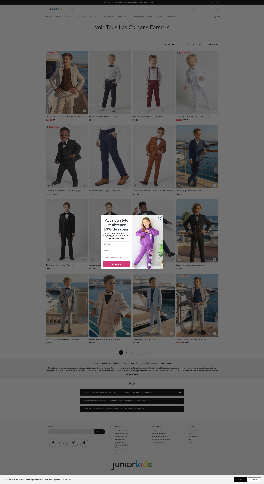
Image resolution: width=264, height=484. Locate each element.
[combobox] (116, 257)
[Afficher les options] (128, 257)
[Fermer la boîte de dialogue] (160, 218)
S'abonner (116, 264)
